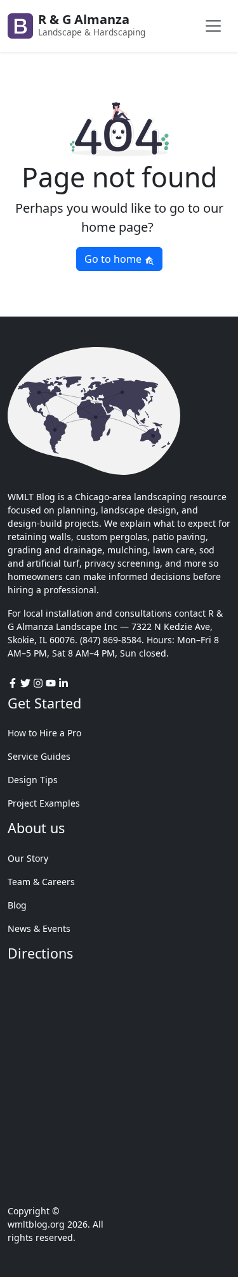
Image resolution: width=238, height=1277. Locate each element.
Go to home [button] (114, 259)
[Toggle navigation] (213, 26)
